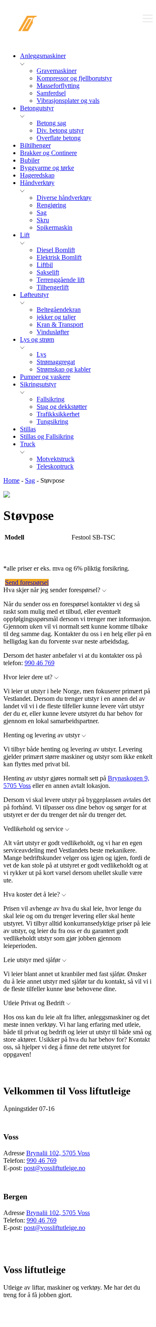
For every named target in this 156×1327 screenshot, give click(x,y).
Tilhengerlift (53, 287)
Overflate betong (59, 137)
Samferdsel (51, 93)
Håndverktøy (37, 182)
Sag (42, 212)
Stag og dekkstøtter (62, 406)
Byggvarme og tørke (47, 167)
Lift (25, 234)
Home (11, 480)
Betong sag (51, 122)
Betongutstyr (37, 108)
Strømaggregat (56, 361)
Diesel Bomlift (56, 249)
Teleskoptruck (55, 466)
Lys (41, 354)
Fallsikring (50, 399)
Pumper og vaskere (45, 376)
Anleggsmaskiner (43, 55)
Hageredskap (37, 175)
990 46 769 (39, 662)
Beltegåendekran (59, 309)
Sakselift (48, 272)
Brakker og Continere (48, 152)
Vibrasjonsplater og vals (68, 100)
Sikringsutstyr (38, 384)
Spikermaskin (54, 227)
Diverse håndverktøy (64, 197)
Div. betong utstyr (60, 130)
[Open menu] (148, 18)
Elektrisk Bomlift (59, 257)
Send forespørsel (27, 582)
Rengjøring (51, 205)
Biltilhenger (35, 145)
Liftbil (45, 264)
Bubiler (30, 160)
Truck (27, 443)
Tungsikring (52, 421)
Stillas (28, 429)
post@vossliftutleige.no (54, 1167)
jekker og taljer (56, 317)
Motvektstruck (55, 458)
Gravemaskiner (57, 70)
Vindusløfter (53, 331)
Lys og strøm (37, 339)
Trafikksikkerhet (58, 414)
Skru (43, 220)
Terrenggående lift (60, 279)
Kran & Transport (60, 324)
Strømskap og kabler (64, 369)
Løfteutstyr (34, 294)
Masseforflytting (58, 85)
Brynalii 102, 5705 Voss (58, 1153)
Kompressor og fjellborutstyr (74, 78)
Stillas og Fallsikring (47, 436)
